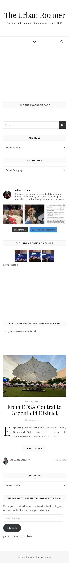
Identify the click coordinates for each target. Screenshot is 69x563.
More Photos (10, 264)
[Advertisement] (34, 71)
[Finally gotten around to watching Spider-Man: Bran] (13, 214)
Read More (34, 448)
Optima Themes (43, 556)
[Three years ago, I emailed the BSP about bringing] (56, 214)
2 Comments (59, 459)
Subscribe (12, 527)
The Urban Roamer (34, 14)
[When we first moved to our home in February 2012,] (34, 214)
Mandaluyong (34, 401)
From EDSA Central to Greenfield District (34, 409)
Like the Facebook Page (34, 105)
